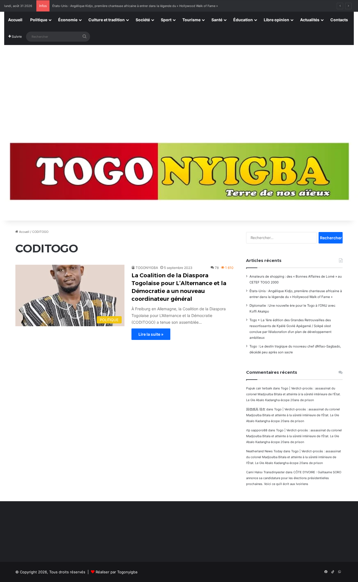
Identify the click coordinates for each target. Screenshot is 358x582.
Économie (67, 19)
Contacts (339, 19)
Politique (38, 19)
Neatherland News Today (264, 451)
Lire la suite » (150, 334)
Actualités (309, 19)
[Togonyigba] (179, 175)
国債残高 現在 (255, 409)
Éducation (243, 19)
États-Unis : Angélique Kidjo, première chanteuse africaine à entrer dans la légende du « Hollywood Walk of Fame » (135, 6)
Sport (166, 19)
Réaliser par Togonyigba (116, 572)
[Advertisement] (179, 87)
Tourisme (191, 19)
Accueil (15, 19)
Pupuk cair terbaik (259, 388)
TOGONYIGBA (147, 268)
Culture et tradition (106, 19)
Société (143, 19)
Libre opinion (276, 19)
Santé (216, 19)
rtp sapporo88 (256, 430)
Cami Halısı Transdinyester (265, 472)
